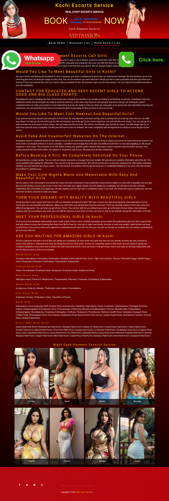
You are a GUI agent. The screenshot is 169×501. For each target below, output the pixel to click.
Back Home (57, 43)
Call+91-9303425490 (86, 19)
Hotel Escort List (107, 43)
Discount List (79, 43)
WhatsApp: (86, 22)
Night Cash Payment (84, 492)
